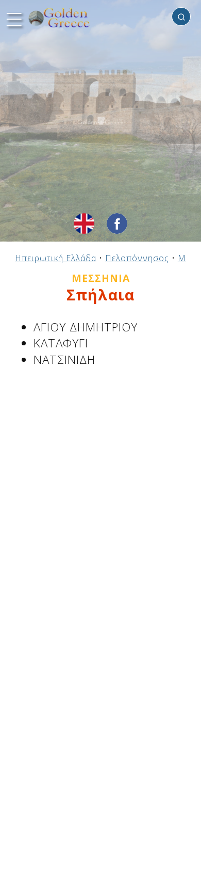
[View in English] (84, 223)
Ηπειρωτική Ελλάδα (55, 258)
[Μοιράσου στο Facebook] (117, 223)
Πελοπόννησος (137, 258)
